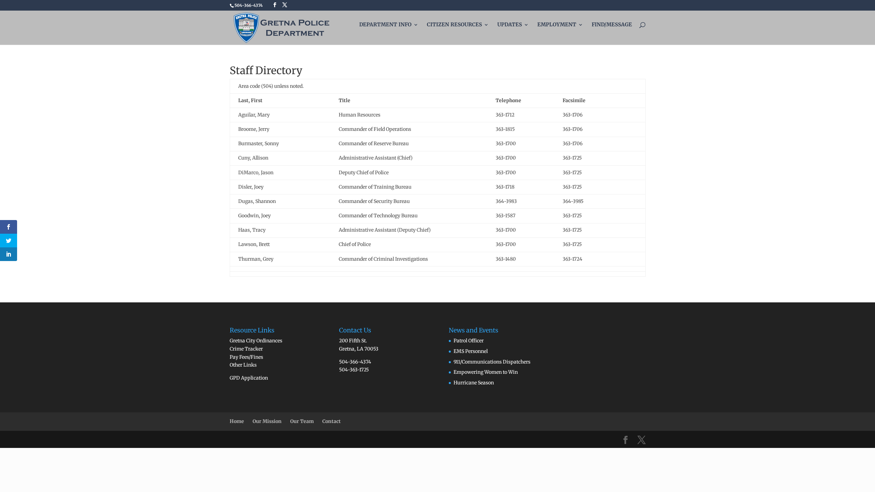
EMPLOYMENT (556, 25)
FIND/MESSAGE (612, 25)
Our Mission (267, 421)
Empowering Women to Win (486, 372)
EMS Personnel (471, 351)
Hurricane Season (474, 383)
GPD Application (249, 378)
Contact (331, 421)
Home (237, 421)
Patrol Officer (469, 341)
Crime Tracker (246, 349)
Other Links (243, 365)
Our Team (302, 421)
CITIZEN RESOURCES (454, 25)
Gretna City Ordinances (256, 341)
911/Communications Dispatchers (492, 362)
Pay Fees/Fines (246, 357)
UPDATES (509, 25)
